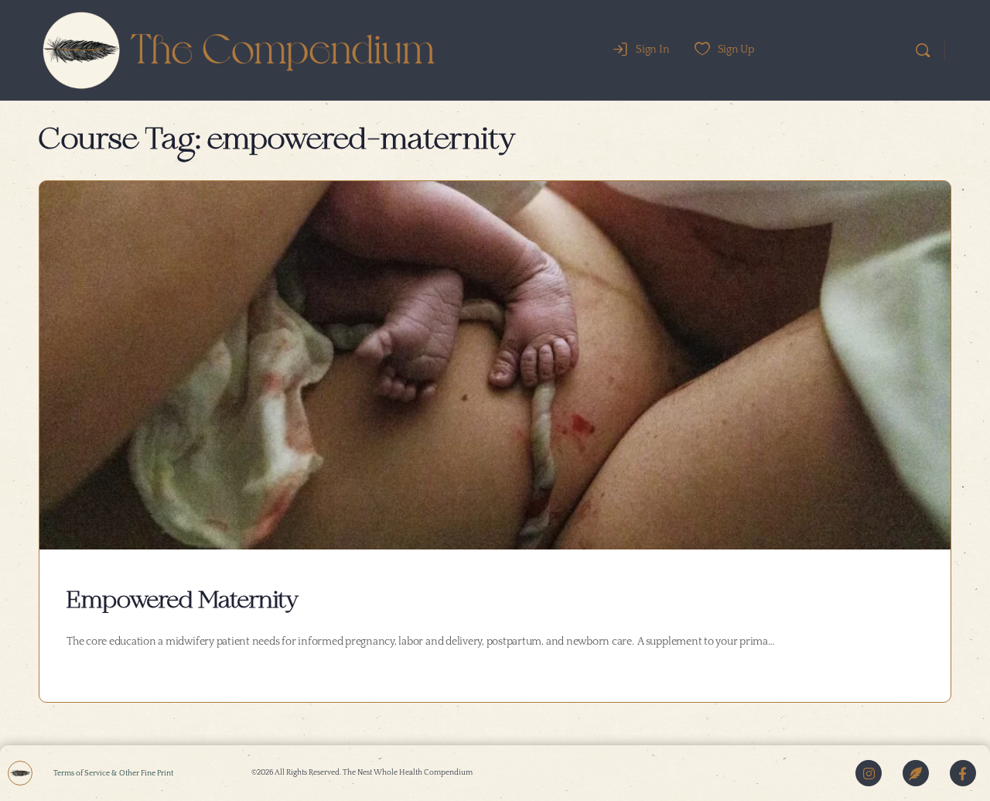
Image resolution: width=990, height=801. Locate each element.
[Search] (922, 50)
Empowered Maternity (182, 601)
